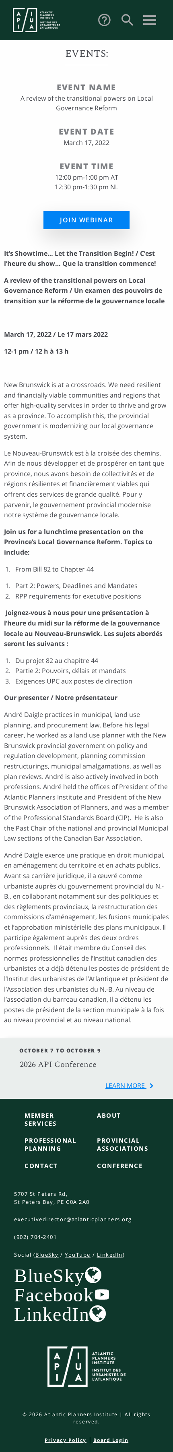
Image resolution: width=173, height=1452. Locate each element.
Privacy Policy (65, 1440)
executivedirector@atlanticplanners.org (73, 1219)
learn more (125, 1085)
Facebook (54, 1294)
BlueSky (47, 1254)
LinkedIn (110, 1254)
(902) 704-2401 (35, 1237)
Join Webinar (86, 219)
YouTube (78, 1254)
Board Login (111, 1440)
